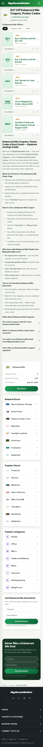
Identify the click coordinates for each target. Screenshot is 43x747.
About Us (12, 739)
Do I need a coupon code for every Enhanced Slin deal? (17, 323)
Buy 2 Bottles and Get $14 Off (25, 60)
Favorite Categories (21, 717)
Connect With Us (21, 731)
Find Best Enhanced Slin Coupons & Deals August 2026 (25, 125)
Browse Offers (21, 724)
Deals (28, 28)
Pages (21, 709)
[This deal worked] (33, 49)
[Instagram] (24, 698)
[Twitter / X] (19, 698)
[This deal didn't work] (37, 49)
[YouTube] (30, 698)
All (5, 28)
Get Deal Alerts (21, 621)
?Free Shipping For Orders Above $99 (24, 102)
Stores (11, 685)
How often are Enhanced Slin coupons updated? (19, 349)
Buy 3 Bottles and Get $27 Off (25, 39)
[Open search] (39, 3)
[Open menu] (4, 3)
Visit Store (21, 389)
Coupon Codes (16, 28)
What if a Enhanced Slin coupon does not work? (18, 331)
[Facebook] (13, 698)
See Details (8, 49)
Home (4, 685)
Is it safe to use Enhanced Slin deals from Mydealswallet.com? (18, 340)
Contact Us (23, 739)
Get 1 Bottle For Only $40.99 (24, 81)
